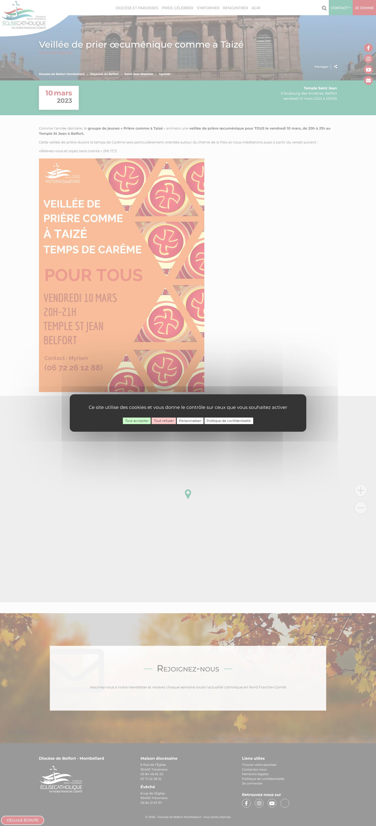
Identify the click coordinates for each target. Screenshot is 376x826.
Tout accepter (137, 421)
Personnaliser (190, 421)
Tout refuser (164, 421)
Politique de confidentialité (228, 421)
